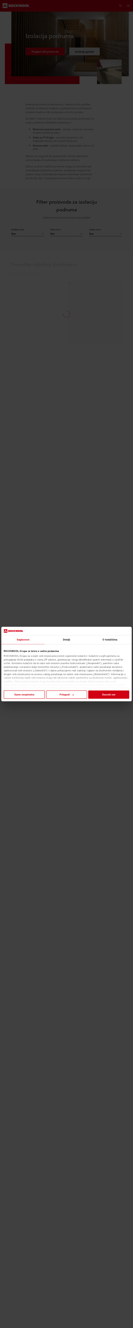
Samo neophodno (24, 694)
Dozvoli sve (108, 694)
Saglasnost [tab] (23, 639)
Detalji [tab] (66, 639)
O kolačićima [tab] (110, 639)
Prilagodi (65, 694)
